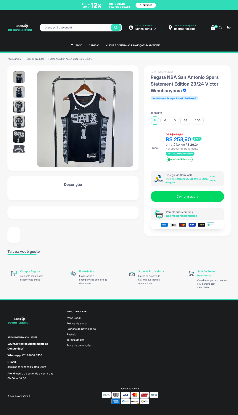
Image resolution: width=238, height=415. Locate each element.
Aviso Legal (74, 317)
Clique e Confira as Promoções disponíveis (133, 45)
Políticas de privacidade (81, 328)
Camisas (94, 45)
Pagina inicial (14, 58)
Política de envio (76, 323)
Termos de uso (75, 339)
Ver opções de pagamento (182, 148)
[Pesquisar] (116, 27)
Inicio (78, 45)
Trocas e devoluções (79, 345)
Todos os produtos (34, 58)
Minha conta (144, 29)
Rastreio (71, 334)
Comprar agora (187, 196)
